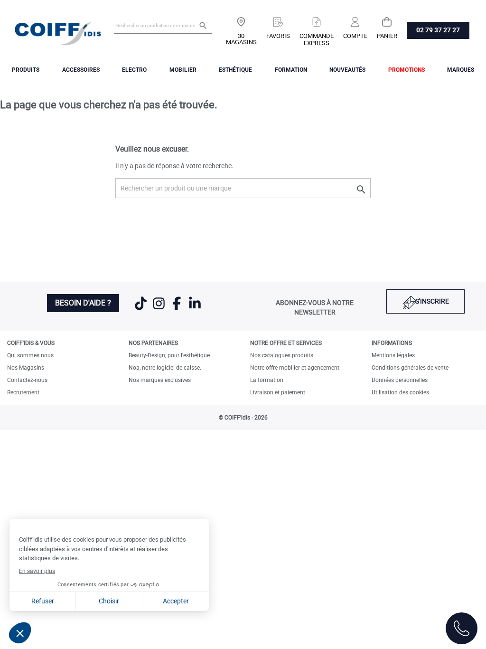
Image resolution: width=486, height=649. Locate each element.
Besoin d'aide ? (83, 302)
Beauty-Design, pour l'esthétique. (170, 355)
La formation (266, 380)
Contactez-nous (27, 380)
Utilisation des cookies (400, 392)
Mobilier (182, 70)
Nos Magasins (25, 367)
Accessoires (81, 70)
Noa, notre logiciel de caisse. (165, 367)
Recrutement (23, 392)
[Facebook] (177, 309)
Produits (25, 70)
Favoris (278, 35)
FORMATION (291, 70)
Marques (460, 70)
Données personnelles (400, 380)
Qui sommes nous (30, 355)
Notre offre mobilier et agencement (294, 367)
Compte (355, 35)
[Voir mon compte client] (355, 18)
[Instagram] (159, 309)
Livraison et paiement (277, 392)
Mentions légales (393, 355)
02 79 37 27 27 (438, 30)
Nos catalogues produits (281, 355)
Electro (134, 70)
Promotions (406, 70)
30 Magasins (241, 39)
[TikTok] (141, 309)
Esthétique (235, 70)
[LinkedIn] (195, 309)
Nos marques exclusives (160, 380)
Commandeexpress (316, 39)
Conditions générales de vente (410, 367)
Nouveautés (347, 70)
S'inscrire (432, 301)
